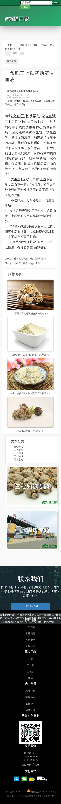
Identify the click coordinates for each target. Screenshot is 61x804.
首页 (10, 45)
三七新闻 (18, 450)
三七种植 (18, 456)
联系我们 (32, 606)
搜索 (26, 7)
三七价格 (18, 446)
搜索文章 (11, 61)
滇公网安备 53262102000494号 (43, 792)
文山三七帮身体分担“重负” (27, 263)
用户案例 (18, 459)
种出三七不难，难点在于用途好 (30, 258)
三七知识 (18, 453)
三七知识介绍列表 (27, 45)
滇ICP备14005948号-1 (14, 792)
